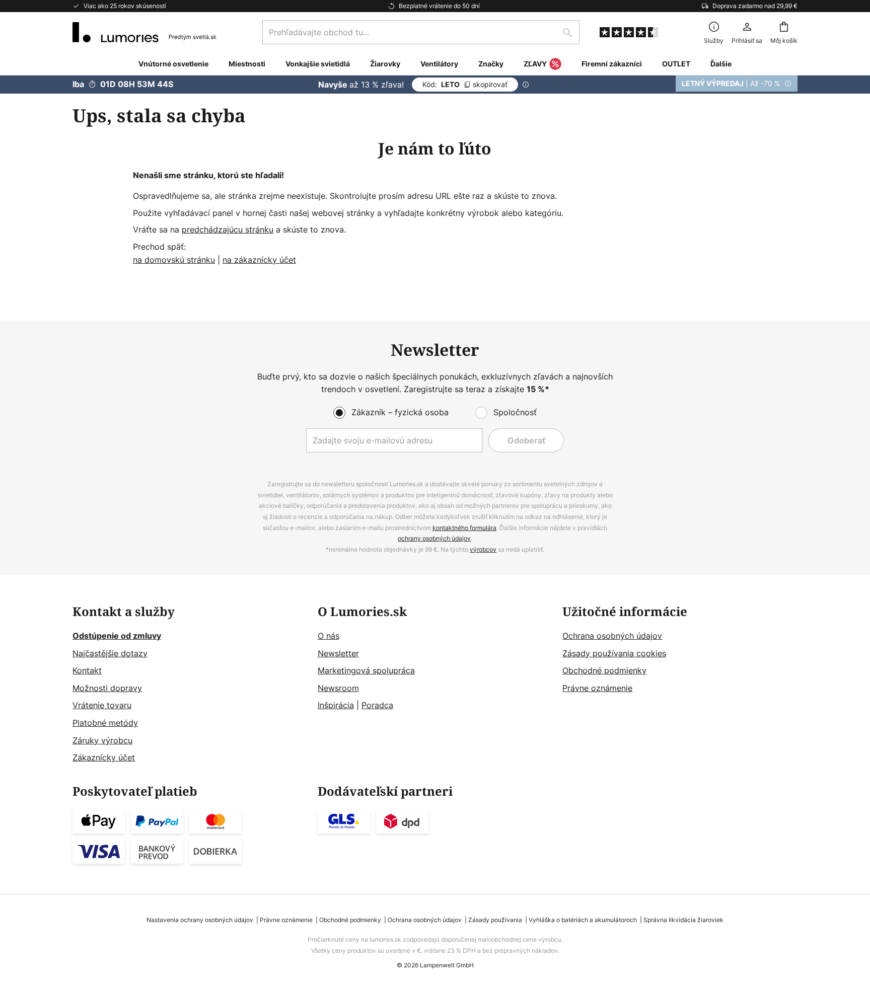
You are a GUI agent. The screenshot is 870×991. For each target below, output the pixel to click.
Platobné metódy (105, 722)
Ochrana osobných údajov (612, 635)
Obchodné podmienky (604, 670)
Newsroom (338, 688)
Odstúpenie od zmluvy (116, 636)
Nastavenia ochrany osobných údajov (200, 920)
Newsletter (338, 653)
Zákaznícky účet (103, 757)
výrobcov (483, 549)
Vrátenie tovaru (101, 705)
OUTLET (676, 63)
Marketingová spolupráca (366, 670)
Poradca (377, 705)
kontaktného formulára (464, 527)
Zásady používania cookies (614, 653)
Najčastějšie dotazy (110, 653)
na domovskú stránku (174, 259)
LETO (465, 84)
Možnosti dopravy (107, 688)
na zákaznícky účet (259, 259)
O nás (328, 635)
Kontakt (87, 670)
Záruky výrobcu (102, 740)
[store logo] (144, 32)
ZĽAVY (535, 63)
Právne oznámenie (597, 688)
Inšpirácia (336, 705)
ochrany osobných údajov (434, 538)
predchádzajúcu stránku (227, 229)
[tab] (190, 685)
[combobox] (421, 32)
